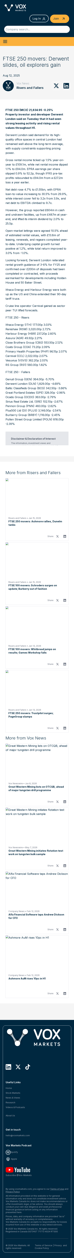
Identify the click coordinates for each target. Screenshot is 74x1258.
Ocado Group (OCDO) (20, 397)
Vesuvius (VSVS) (17, 360)
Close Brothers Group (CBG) (24, 342)
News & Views (13, 1097)
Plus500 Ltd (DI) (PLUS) (21, 410)
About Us (10, 1115)
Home (9, 1088)
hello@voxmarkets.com (18, 1135)
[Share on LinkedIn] (66, 85)
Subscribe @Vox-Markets (19, 1175)
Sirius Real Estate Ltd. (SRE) (24, 401)
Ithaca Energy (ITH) (19, 324)
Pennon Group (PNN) (20, 406)
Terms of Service (43, 1245)
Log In (37, 18)
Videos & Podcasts (15, 1107)
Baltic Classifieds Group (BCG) (25, 388)
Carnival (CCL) (15, 356)
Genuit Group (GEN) (19, 379)
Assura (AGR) (15, 338)
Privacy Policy (13, 1191)
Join (56, 18)
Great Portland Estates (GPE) (25, 392)
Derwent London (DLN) (21, 383)
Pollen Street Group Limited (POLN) (29, 419)
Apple (13, 1159)
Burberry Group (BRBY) (21, 415)
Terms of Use (57, 1189)
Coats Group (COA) (18, 347)
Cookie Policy (42, 1248)
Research (10, 1102)
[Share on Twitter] (56, 85)
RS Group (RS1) (16, 365)
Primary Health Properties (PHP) (27, 351)
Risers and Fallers (30, 88)
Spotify (14, 1152)
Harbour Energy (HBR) (21, 333)
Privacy (58, 1245)
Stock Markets (13, 1093)
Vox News (23, 83)
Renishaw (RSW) (17, 329)
